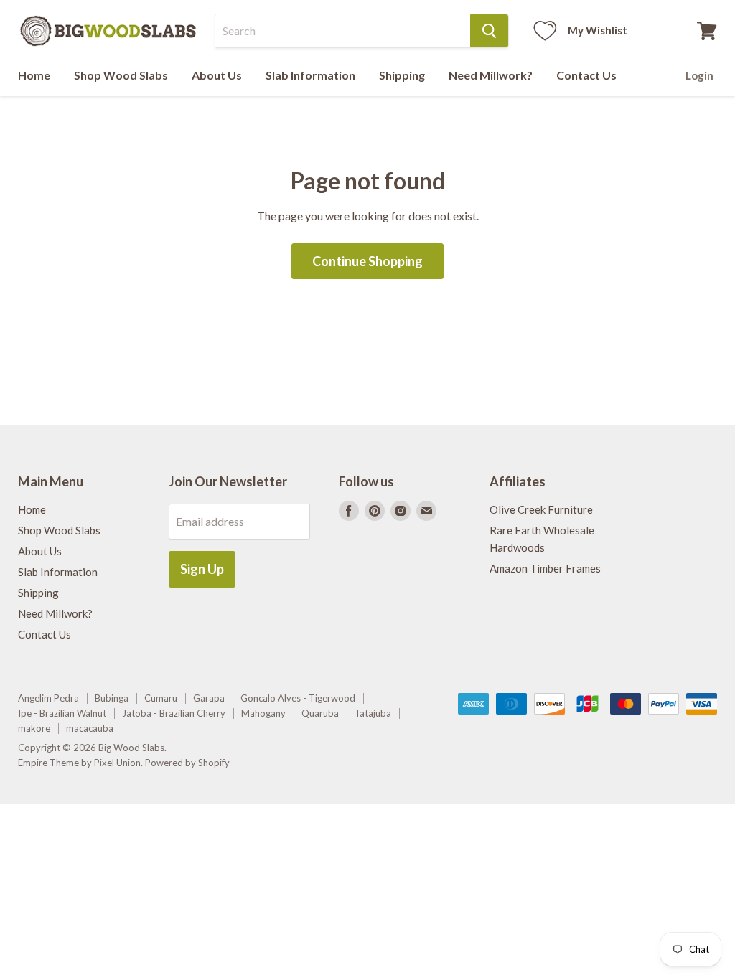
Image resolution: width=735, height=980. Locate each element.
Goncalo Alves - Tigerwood (297, 698)
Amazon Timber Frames (545, 568)
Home (34, 75)
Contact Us (586, 75)
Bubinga (111, 698)
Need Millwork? (491, 75)
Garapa (209, 698)
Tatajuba (373, 713)
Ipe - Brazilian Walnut (62, 713)
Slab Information (310, 75)
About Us (217, 75)
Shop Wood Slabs (121, 75)
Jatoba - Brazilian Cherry (173, 713)
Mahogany (263, 713)
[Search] (489, 30)
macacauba (89, 728)
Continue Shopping (367, 261)
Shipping (402, 75)
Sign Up (202, 569)
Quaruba (320, 713)
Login (699, 75)
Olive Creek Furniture (541, 509)
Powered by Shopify (187, 762)
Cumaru (160, 698)
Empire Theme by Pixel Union (79, 762)
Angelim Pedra (48, 698)
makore (34, 728)
